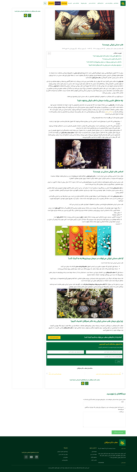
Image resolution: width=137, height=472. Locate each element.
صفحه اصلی (116, 3)
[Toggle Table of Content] (48, 53)
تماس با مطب (94, 460)
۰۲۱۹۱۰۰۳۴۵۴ (101, 462)
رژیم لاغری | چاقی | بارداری (62, 451)
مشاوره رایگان (51, 3)
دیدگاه (121, 412)
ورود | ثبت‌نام (64, 3)
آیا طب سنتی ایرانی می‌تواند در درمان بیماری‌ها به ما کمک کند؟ (103, 62)
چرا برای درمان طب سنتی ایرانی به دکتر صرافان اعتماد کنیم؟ (105, 65)
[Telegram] (82, 383)
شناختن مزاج (109, 112)
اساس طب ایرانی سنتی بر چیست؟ (111, 59)
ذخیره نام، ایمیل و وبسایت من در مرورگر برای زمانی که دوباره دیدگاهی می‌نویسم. (104, 408)
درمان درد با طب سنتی (63, 454)
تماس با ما (70, 3)
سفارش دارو (57, 3)
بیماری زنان (65, 457)
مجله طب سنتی (76, 3)
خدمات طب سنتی (92, 3)
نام (122, 402)
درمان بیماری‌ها (84, 3)
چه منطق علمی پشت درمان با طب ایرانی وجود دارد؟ (107, 56)
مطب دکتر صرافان (111, 442)
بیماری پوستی (65, 460)
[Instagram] (86, 383)
